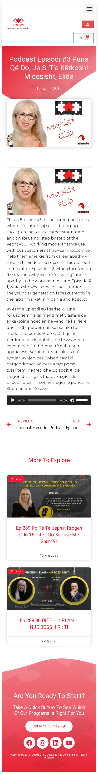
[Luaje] (12, 400)
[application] (49, 400)
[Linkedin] (56, 743)
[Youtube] (69, 743)
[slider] (82, 399)
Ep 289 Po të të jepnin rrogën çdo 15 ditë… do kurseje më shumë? (49, 534)
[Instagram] (43, 743)
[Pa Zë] (71, 400)
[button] (89, 8)
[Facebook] (29, 743)
